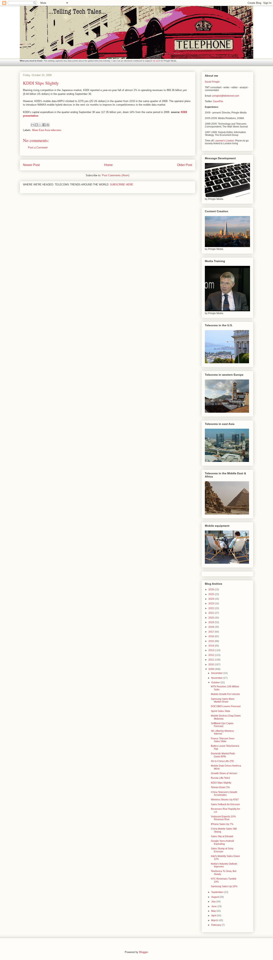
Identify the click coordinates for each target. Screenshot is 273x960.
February (216, 925)
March (215, 920)
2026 (211, 589)
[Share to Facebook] (44, 125)
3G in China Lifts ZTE (222, 761)
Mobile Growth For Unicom (225, 694)
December (217, 673)
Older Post (184, 165)
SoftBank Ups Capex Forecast (222, 725)
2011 (211, 659)
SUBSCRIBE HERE (121, 184)
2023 (211, 603)
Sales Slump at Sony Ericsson (222, 850)
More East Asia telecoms (46, 130)
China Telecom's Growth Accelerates (224, 793)
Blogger (143, 952)
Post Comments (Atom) (115, 175)
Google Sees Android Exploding (222, 842)
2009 (211, 669)
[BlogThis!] (36, 125)
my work (156, 61)
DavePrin (218, 101)
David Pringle (212, 81)
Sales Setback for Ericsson (225, 804)
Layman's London (224, 140)
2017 (211, 631)
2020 (211, 617)
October (215, 682)
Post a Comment (38, 147)
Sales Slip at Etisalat (222, 836)
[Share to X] (40, 125)
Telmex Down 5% (220, 787)
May (213, 911)
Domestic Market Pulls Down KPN (223, 755)
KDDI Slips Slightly (221, 782)
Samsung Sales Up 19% (224, 886)
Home (108, 165)
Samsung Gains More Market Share (222, 700)
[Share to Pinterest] (48, 125)
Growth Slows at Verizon (224, 773)
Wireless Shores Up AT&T (225, 799)
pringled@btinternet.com (225, 95)
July (213, 901)
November (217, 678)
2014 (211, 645)
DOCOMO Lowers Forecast (225, 706)
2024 (211, 599)
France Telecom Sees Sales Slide (222, 740)
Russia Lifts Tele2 (220, 778)
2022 (211, 608)
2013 (211, 650)
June (214, 906)
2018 (211, 627)
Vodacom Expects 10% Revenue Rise (223, 818)
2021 (211, 613)
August (215, 897)
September (217, 892)
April (214, 915)
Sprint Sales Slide (220, 711)
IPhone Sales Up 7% (222, 824)
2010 (211, 664)
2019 (211, 622)
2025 (211, 594)
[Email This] (33, 125)
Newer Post (31, 165)
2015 (211, 641)
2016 (211, 636)
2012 (211, 655)
